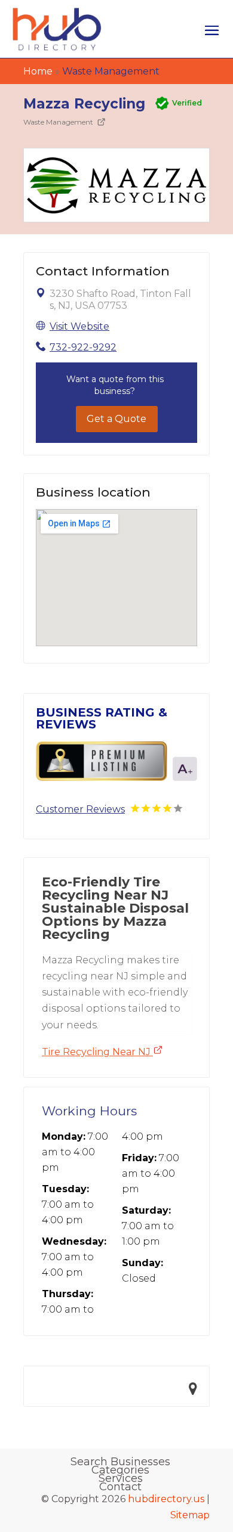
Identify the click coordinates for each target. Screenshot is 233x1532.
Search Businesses (120, 1461)
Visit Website (79, 326)
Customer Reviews (80, 809)
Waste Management (111, 71)
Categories (120, 1470)
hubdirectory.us (166, 1499)
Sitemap (190, 1515)
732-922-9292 (83, 347)
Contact (120, 1487)
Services (121, 1478)
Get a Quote (116, 418)
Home (38, 71)
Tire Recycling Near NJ (97, 1051)
